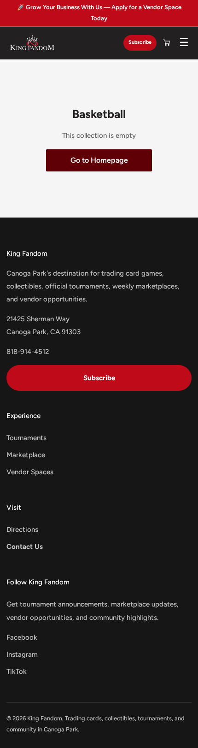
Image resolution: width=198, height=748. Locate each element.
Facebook (21, 637)
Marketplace (25, 455)
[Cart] (166, 43)
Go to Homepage (99, 160)
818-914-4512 (27, 351)
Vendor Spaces (29, 472)
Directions (22, 529)
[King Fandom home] (32, 43)
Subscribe (139, 42)
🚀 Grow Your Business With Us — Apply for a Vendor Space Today (99, 13)
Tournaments (26, 438)
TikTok (16, 671)
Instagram (22, 654)
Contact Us (24, 546)
